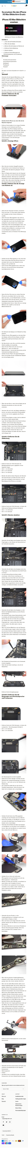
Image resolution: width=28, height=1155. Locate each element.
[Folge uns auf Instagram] (9, 1122)
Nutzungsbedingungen (20, 1110)
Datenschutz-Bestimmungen (18, 1104)
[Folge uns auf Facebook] (3, 1122)
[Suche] (5, 6)
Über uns (4, 1096)
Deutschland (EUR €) (7, 1130)
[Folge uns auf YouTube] (3, 1125)
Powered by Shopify (10, 1135)
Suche (16, 1101)
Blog (3, 1098)
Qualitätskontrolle (19, 1096)
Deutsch (18, 1)
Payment (4, 1101)
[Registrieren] (23, 1088)
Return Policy (18, 1108)
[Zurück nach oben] (24, 1145)
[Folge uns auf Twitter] (6, 1122)
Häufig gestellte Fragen (20, 1098)
